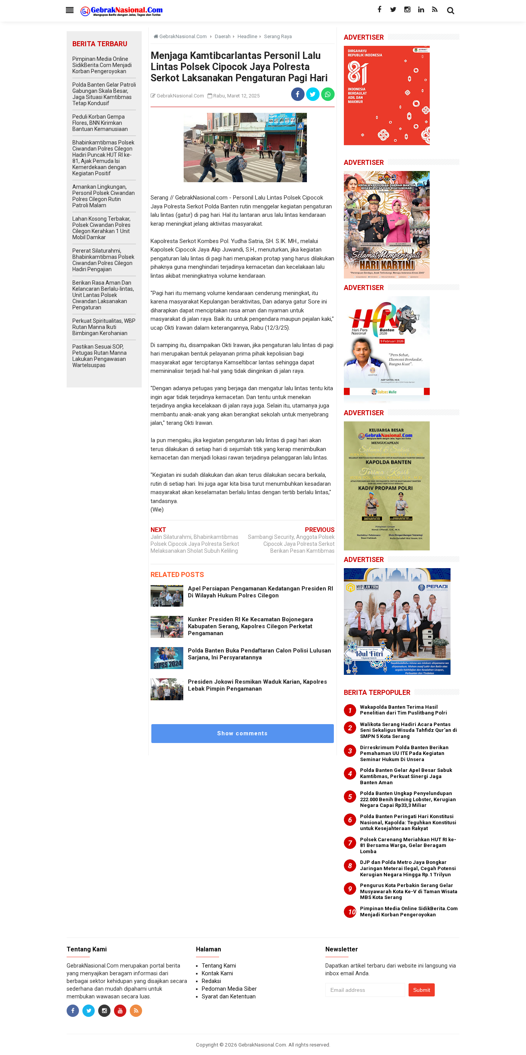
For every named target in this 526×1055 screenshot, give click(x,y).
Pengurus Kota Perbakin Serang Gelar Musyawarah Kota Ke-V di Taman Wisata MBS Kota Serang (408, 891)
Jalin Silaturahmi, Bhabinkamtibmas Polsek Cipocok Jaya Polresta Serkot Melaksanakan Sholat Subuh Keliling (195, 544)
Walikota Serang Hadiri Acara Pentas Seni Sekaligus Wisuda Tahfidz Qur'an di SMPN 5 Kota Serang (408, 730)
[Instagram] (407, 9)
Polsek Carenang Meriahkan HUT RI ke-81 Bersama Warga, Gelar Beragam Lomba (408, 845)
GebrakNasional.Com (262, 1045)
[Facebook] (379, 9)
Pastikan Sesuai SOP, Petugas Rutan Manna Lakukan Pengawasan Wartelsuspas (99, 356)
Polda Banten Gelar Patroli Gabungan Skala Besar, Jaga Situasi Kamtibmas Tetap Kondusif (104, 94)
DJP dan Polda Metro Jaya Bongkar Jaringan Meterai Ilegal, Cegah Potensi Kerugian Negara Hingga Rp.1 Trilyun (408, 868)
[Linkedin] (421, 9)
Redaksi (211, 981)
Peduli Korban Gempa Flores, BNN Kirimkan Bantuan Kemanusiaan (100, 123)
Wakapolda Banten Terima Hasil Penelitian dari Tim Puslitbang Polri (403, 710)
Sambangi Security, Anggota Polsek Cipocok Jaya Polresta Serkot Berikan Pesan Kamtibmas (291, 544)
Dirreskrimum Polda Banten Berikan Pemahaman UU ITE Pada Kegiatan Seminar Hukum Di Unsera (404, 753)
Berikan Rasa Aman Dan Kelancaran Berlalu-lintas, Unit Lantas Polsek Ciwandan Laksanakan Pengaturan (103, 295)
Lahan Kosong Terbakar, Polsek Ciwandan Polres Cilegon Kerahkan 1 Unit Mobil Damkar (101, 228)
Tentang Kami (219, 966)
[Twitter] (393, 9)
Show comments (242, 733)
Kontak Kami (217, 973)
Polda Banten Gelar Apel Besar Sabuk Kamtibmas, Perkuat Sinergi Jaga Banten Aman (406, 776)
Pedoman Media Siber (229, 989)
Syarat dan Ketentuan (229, 996)
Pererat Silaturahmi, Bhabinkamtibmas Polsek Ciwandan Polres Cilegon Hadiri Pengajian (103, 260)
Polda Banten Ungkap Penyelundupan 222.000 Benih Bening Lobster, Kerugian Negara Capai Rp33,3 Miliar (408, 799)
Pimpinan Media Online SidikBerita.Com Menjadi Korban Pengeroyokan (102, 65)
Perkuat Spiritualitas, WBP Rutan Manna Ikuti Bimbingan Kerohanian (104, 327)
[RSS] (435, 9)
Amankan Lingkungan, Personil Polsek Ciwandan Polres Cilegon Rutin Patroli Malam (103, 196)
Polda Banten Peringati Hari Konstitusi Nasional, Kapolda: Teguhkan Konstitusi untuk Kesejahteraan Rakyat (408, 822)
